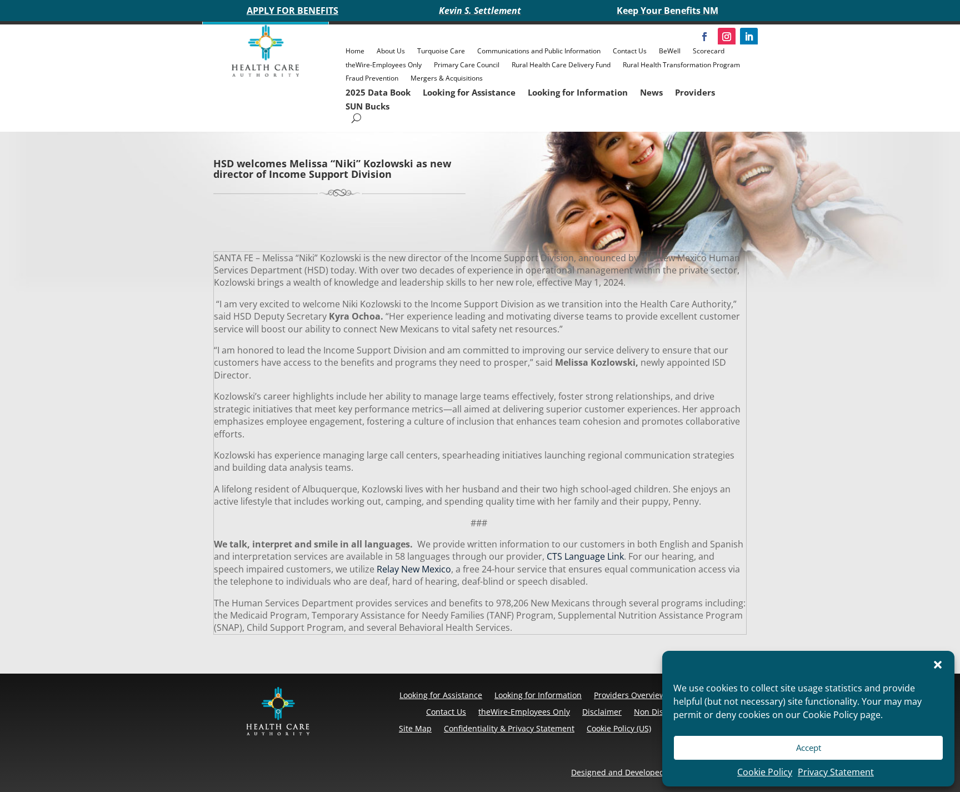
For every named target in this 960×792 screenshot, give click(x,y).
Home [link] (355, 51)
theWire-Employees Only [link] (384, 64)
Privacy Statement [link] (836, 772)
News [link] (651, 92)
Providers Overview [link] (630, 695)
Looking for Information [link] (578, 92)
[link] (265, 74)
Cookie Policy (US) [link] (619, 728)
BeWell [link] (670, 51)
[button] (937, 664)
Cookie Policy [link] (764, 772)
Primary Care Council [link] (466, 64)
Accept (808, 747)
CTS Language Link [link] (584, 556)
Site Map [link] (415, 728)
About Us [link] (391, 51)
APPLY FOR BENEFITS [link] (292, 10)
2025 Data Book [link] (378, 92)
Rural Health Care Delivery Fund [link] (561, 64)
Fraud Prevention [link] (372, 78)
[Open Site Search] (356, 118)
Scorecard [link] (708, 51)
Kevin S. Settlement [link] (480, 10)
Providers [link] (695, 92)
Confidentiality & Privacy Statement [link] (509, 728)
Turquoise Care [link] (441, 51)
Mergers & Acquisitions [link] (447, 78)
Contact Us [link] (630, 51)
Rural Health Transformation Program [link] (681, 64)
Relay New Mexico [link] (412, 569)
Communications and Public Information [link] (539, 51)
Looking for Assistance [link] (469, 92)
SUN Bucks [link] (367, 106)
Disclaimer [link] (602, 711)
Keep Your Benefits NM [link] (667, 10)
